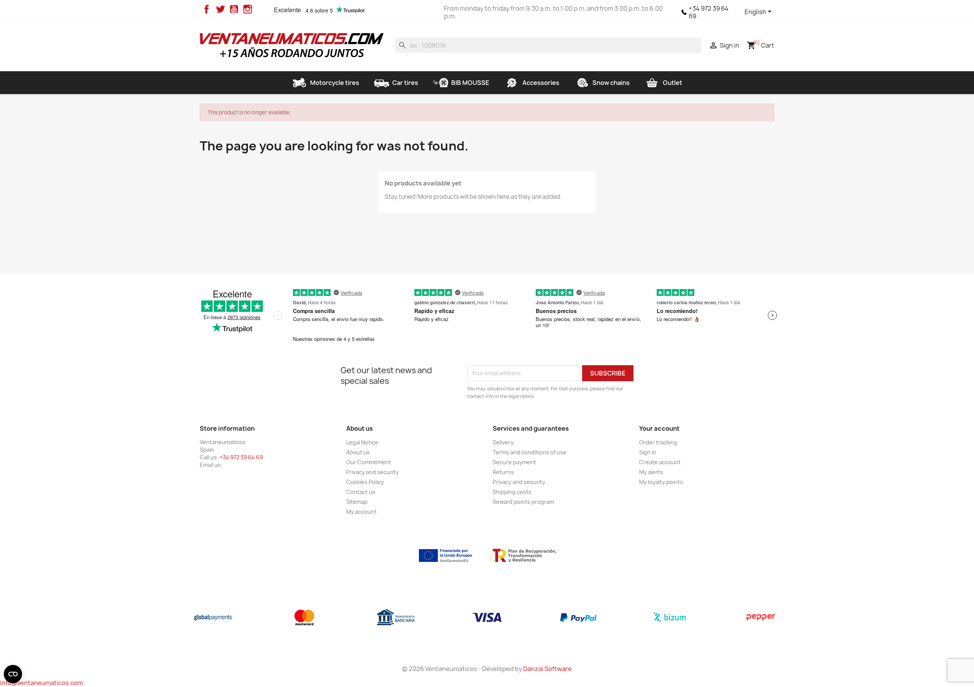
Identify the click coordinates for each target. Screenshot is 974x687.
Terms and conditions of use (530, 452)
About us (358, 452)
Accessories (540, 82)
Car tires (405, 82)
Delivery (503, 442)
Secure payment (514, 462)
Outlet (672, 82)
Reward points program (523, 501)
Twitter (220, 9)
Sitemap (357, 501)
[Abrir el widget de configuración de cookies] (13, 674)
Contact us (361, 491)
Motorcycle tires (334, 82)
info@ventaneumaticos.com (41, 683)
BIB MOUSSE (470, 82)
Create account (660, 462)
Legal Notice (362, 442)
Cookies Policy (365, 482)
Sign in (647, 452)
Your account (659, 428)
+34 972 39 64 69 (709, 12)
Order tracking (658, 442)
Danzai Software (547, 669)
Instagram (248, 9)
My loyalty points (661, 482)
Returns (503, 472)
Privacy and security (372, 472)
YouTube (234, 9)
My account (361, 511)
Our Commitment (368, 462)
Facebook (207, 9)
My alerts (651, 472)
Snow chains (611, 82)
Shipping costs (512, 491)
